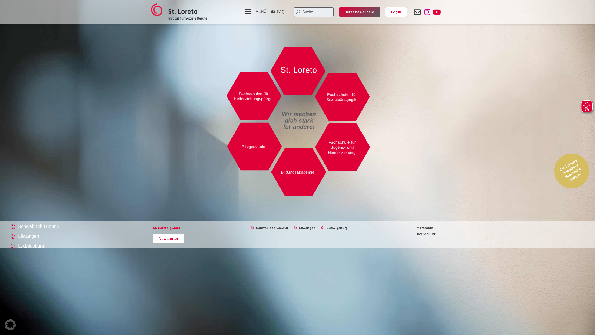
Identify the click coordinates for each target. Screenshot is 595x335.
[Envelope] (417, 12)
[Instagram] (427, 12)
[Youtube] (437, 12)
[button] (255, 11)
